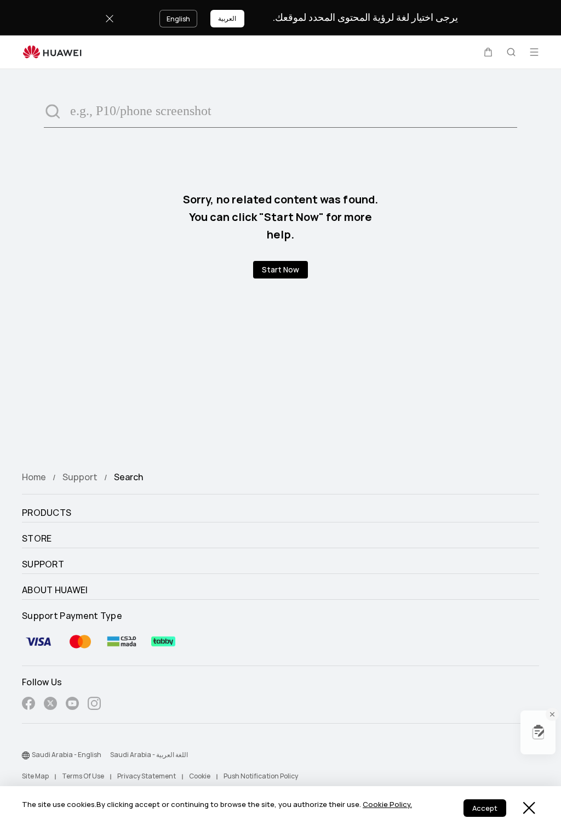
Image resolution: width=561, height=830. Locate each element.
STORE (37, 538)
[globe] (26, 755)
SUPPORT (43, 564)
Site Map (35, 776)
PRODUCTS (46, 513)
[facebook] (28, 705)
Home (34, 477)
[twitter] (50, 705)
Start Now (280, 270)
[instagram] (94, 705)
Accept (484, 808)
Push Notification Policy (261, 776)
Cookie (199, 776)
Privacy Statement (146, 776)
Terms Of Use (83, 776)
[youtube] (72, 705)
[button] (488, 52)
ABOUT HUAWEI (55, 590)
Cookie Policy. (387, 804)
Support (80, 477)
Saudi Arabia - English (66, 755)
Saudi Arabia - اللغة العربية (149, 755)
